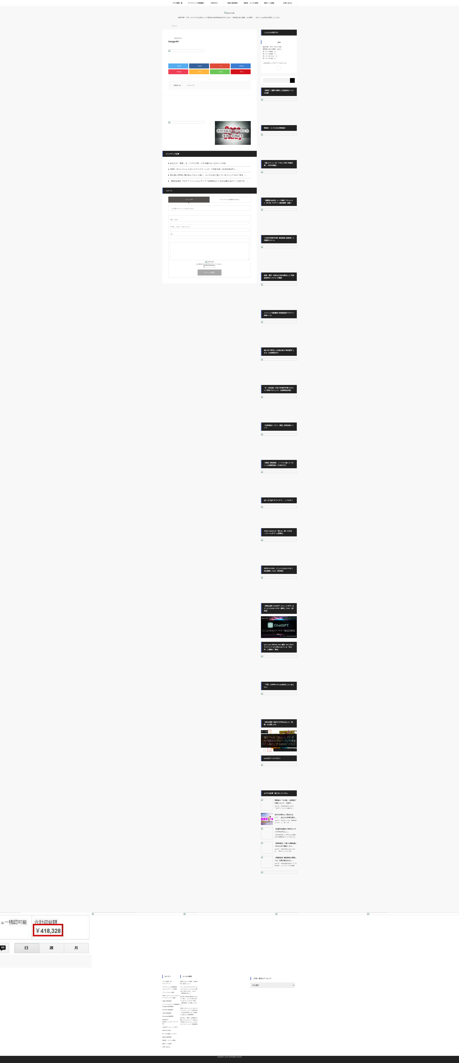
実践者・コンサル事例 (251, 3)
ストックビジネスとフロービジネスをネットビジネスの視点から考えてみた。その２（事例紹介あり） (188, 990)
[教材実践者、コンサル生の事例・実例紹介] (233, 133)
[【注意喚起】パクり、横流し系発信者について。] (279, 435)
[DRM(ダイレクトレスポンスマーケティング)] (279, 694)
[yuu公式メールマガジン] (186, 133)
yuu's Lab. (228, 1057)
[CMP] (279, 210)
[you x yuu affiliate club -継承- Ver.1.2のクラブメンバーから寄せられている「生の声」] (279, 657)
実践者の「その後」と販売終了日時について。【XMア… (285, 801)
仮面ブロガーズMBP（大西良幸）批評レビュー (188, 982)
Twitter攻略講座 (166, 1013)
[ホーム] (165, 3)
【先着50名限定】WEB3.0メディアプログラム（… (285, 830)
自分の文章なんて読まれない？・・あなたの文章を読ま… (285, 816)
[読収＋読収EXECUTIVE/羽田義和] (279, 247)
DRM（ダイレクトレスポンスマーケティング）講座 (171, 996)
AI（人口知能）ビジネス (169, 1033)
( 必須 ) (174, 219)
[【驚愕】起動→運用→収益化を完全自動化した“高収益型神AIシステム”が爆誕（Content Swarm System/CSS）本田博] (279, 285)
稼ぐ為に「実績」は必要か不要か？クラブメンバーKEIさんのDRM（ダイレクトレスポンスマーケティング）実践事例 (189, 1021)
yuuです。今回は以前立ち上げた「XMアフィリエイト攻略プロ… (284, 807)
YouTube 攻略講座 (167, 1009)
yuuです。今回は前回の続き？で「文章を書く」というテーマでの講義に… (286, 865)
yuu (180, 85)
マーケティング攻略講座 (196, 3)
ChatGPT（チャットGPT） (170, 1027)
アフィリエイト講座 (168, 992)
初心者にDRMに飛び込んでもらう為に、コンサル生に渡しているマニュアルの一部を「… (208, 175)
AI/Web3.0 (214, 3)
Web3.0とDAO (166, 1030)
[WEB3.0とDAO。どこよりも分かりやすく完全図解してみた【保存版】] (279, 578)
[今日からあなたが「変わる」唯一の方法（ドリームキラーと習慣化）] (279, 541)
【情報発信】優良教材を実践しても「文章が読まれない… (285, 859)
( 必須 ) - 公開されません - (180, 226)
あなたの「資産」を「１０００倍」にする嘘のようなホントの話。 (198, 163)
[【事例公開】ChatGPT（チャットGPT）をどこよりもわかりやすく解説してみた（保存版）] (279, 637)
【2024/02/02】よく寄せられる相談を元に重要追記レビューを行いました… (285, 837)
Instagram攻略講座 (167, 1006)
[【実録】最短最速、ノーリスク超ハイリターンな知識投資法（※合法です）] (279, 472)
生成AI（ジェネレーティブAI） (170, 1023)
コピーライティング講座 (169, 989)
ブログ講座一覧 (177, 3)
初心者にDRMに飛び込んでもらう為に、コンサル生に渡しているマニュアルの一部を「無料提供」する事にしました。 (189, 1001)
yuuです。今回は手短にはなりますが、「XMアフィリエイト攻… (285, 850)
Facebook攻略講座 (167, 1016)
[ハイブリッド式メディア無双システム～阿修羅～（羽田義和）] (279, 322)
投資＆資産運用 (232, 3)
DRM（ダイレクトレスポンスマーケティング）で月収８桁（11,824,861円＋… (203, 169)
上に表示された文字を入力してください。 (209, 264)
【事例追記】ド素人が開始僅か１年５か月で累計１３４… (285, 844)
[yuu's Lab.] (229, 13)
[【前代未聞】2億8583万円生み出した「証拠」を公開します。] (279, 751)
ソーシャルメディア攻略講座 (170, 1004)
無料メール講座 (269, 3)
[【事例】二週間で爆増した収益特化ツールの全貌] (279, 100)
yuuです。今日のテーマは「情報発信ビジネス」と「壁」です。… (286, 821)
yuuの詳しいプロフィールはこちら (275, 63)
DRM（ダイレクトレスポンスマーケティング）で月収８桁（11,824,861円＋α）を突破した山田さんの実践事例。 (189, 1011)
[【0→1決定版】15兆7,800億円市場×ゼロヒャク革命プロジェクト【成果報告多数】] (279, 397)
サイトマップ (166, 983)
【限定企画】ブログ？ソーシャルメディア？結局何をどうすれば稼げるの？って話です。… (209, 181)
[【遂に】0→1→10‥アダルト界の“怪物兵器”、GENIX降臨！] (279, 173)
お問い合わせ (287, 3)
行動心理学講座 (167, 1001)
